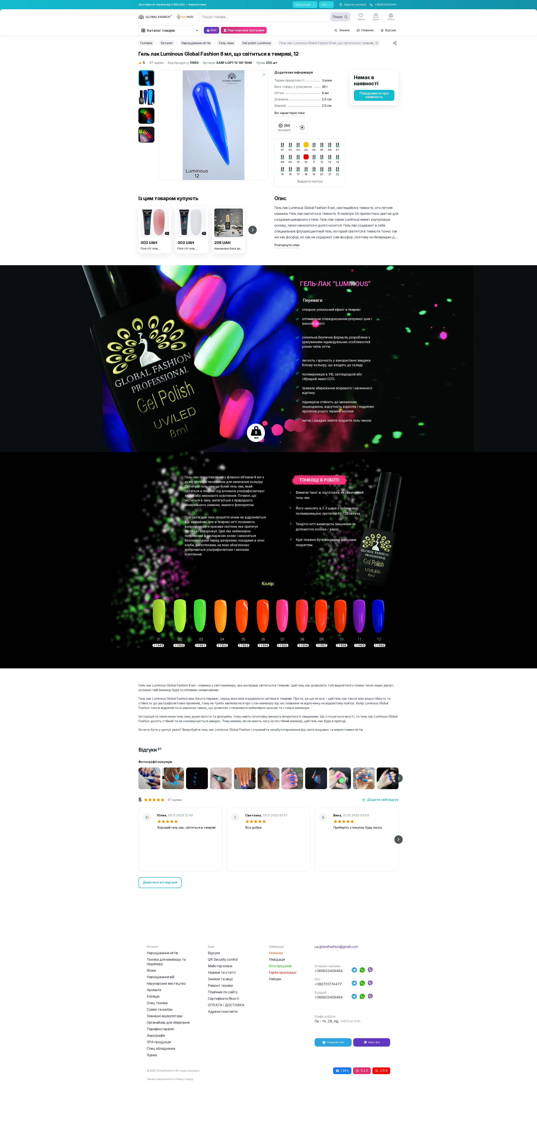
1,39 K (345, 1070)
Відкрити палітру (310, 181)
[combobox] (274, 17)
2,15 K (384, 1070)
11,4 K (364, 1070)
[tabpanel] (268, 824)
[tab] (150, 750)
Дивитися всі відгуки (160, 882)
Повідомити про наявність (374, 95)
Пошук (337, 16)
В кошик (155, 262)
